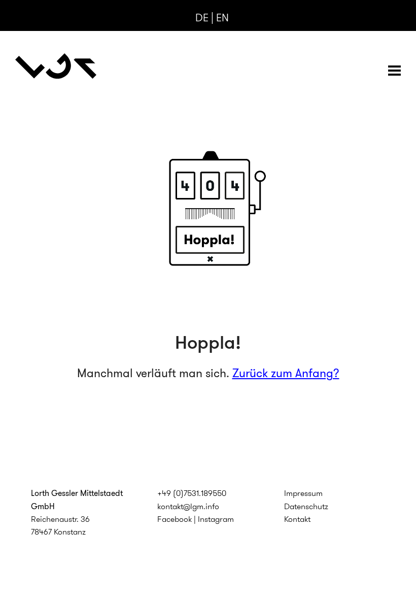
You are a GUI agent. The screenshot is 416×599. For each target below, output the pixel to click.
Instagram (216, 519)
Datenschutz (306, 506)
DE (202, 17)
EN (222, 17)
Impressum (303, 493)
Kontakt (297, 519)
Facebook (174, 519)
